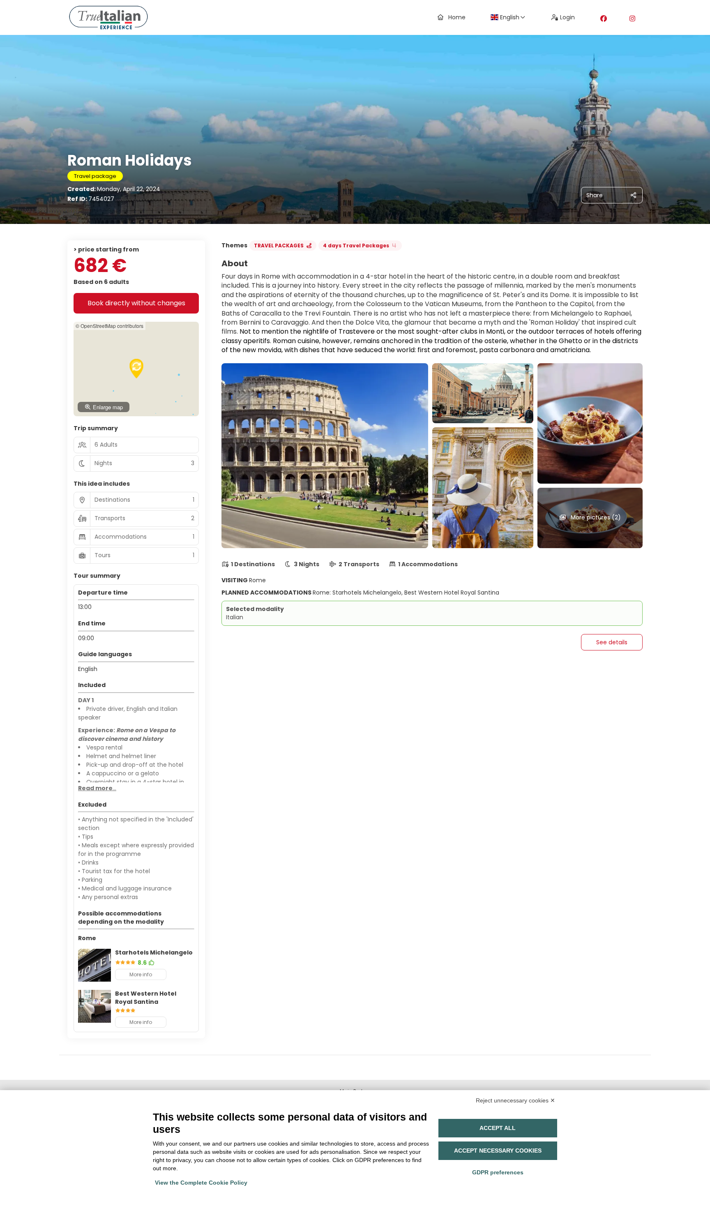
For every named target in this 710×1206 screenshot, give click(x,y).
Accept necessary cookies (498, 1150)
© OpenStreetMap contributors (109, 325)
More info (140, 974)
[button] (136, 368)
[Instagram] (632, 18)
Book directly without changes (136, 303)
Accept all (497, 1128)
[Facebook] (603, 18)
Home (457, 17)
